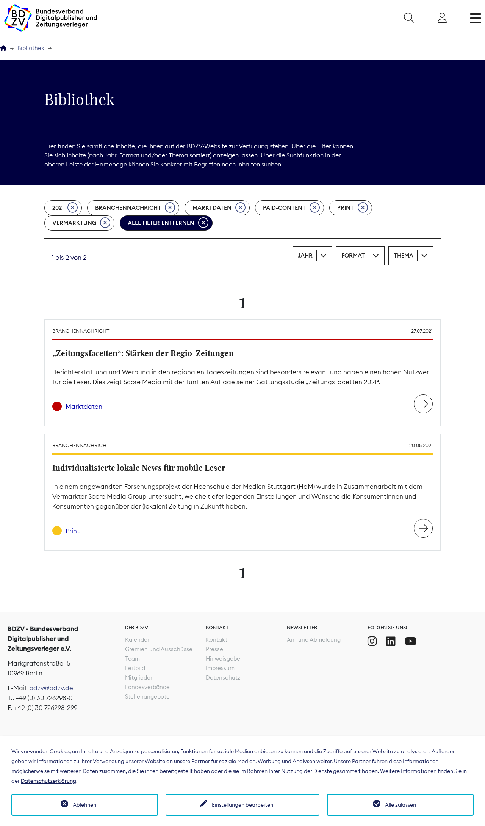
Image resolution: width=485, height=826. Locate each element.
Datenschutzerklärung (48, 780)
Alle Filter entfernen (161, 222)
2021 (58, 207)
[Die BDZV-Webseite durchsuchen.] (409, 18)
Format (353, 255)
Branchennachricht (128, 207)
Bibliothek (30, 48)
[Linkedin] (391, 641)
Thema (403, 255)
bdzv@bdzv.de (51, 688)
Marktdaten (212, 207)
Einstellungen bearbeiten (242, 804)
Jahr (305, 255)
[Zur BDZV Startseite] (3, 48)
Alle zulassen (400, 804)
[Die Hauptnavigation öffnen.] (475, 18)
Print (345, 207)
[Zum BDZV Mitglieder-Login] (442, 18)
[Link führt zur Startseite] (50, 18)
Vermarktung (74, 222)
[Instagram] (372, 641)
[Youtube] (411, 641)
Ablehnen (84, 804)
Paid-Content (284, 207)
